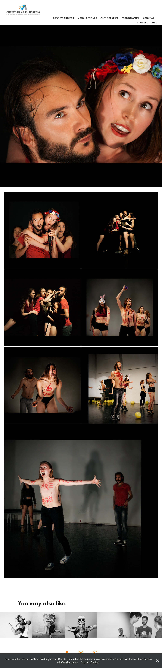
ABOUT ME (148, 18)
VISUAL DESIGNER (87, 18)
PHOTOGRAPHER (109, 18)
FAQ (154, 22)
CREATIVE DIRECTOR (63, 18)
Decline (95, 662)
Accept (84, 662)
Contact (142, 22)
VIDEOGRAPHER (130, 18)
